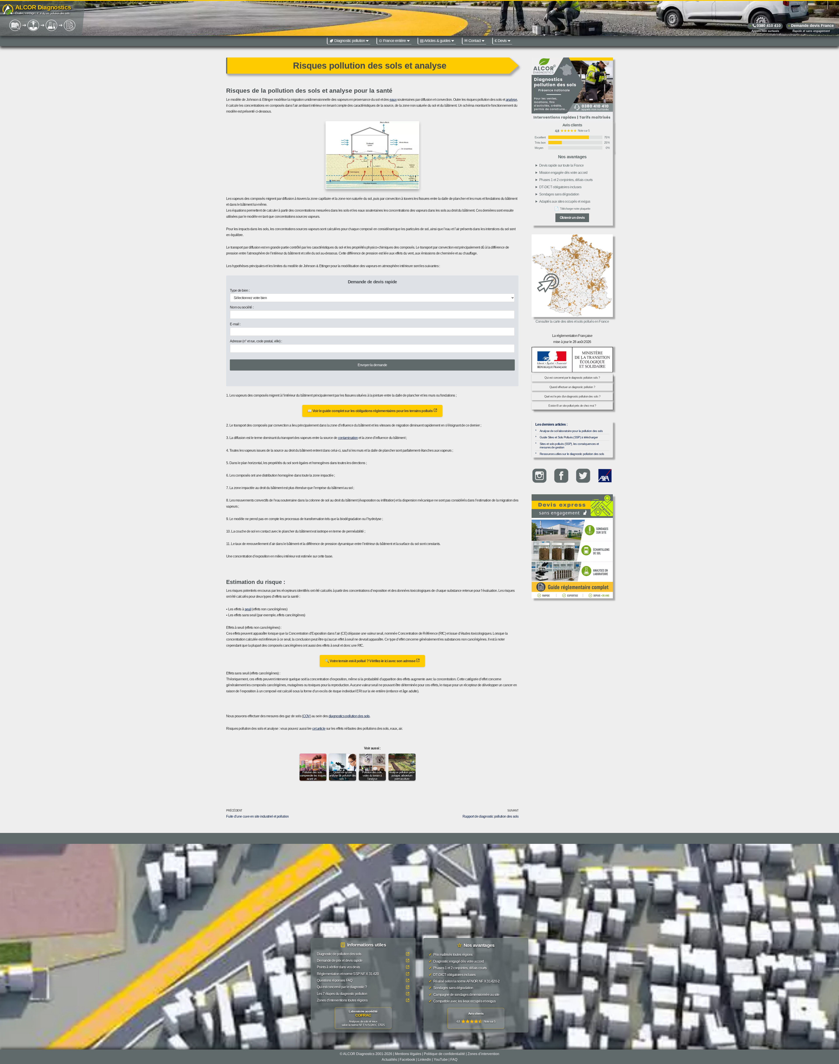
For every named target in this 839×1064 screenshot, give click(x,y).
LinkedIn (424, 1059)
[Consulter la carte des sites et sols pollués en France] (572, 275)
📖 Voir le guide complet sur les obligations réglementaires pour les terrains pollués (370, 411)
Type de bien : (240, 290)
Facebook (407, 1059)
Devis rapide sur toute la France (561, 165)
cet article (318, 728)
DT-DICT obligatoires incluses (560, 187)
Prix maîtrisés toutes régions (451, 955)
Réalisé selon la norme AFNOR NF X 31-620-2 (464, 981)
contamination (348, 438)
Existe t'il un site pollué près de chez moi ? (572, 405)
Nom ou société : (241, 307)
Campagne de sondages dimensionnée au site (464, 994)
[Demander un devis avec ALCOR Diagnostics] (572, 89)
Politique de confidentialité (444, 1054)
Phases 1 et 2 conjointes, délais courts (566, 180)
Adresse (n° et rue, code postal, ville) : (256, 341)
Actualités (389, 1059)
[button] (367, 41)
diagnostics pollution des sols (349, 716)
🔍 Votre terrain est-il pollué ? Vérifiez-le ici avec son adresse (370, 661)
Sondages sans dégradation (559, 194)
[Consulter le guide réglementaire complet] (572, 558)
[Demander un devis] (572, 506)
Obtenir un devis (572, 217)
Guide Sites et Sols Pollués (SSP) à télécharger (569, 437)
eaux (393, 99)
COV (306, 716)
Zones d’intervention (483, 1054)
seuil (248, 609)
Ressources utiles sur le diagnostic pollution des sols (572, 454)
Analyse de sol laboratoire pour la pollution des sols (571, 431)
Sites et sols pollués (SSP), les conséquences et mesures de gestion (569, 445)
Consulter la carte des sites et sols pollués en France (572, 321)
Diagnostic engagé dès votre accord (456, 961)
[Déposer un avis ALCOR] (476, 1018)
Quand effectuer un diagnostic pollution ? (572, 387)
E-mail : (235, 324)
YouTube (441, 1059)
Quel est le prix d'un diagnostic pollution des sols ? (572, 396)
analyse (511, 99)
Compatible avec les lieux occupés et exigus (462, 1001)
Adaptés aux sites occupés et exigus (564, 201)
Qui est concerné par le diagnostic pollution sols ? (572, 377)
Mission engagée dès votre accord (563, 172)
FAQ (453, 1059)
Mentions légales (408, 1054)
